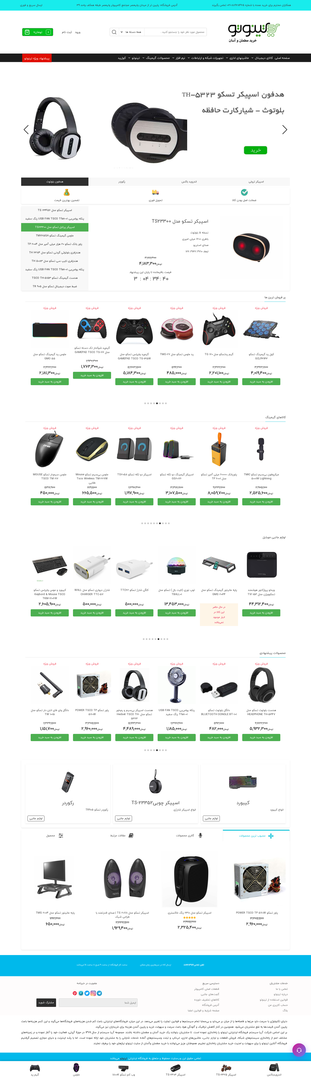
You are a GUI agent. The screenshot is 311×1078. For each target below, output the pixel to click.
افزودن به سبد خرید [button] (261, 381)
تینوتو (136, 58)
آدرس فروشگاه (210, 1005)
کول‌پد (122, 58)
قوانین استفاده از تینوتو (274, 999)
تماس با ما (282, 989)
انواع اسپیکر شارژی (184, 809)
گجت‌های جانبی (210, 994)
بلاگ (285, 1010)
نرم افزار (180, 58)
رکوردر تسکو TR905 (96, 809)
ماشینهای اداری (239, 58)
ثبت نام (67, 32)
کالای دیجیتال (264, 58)
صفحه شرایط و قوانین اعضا (203, 1010)
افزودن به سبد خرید (49, 612)
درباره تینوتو (281, 994)
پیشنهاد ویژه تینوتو (37, 58)
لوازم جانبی (211, 818)
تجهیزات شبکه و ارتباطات (207, 58)
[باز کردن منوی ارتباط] (299, 1050)
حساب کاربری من (278, 1005)
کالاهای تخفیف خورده (206, 999)
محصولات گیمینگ (158, 58)
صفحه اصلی (282, 58)
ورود (77, 32)
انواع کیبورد (276, 809)
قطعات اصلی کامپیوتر (206, 989)
